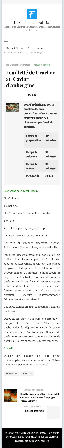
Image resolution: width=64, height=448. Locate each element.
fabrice (32, 95)
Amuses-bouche (42, 65)
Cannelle (27, 374)
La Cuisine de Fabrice (32, 22)
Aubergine (11, 374)
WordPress (43, 440)
